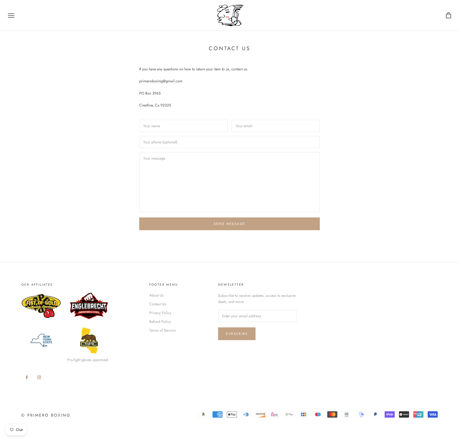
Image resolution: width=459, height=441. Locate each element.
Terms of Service (162, 330)
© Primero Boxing (46, 415)
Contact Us (157, 304)
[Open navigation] (11, 15)
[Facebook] (27, 377)
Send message (229, 223)
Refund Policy (160, 321)
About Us (156, 295)
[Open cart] (448, 15)
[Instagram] (39, 377)
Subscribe (237, 333)
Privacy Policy (160, 312)
